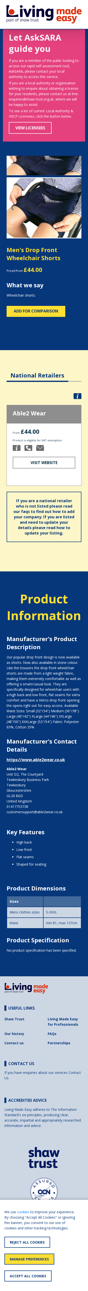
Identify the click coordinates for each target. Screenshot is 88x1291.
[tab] (37, 371)
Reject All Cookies (27, 1242)
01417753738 (17, 806)
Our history (14, 1033)
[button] (12, 208)
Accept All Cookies (28, 1276)
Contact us (14, 1043)
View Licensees (30, 128)
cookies (23, 1212)
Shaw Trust (14, 1019)
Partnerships (59, 1043)
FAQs (52, 1033)
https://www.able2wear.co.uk (36, 759)
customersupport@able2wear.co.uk (35, 812)
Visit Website (44, 462)
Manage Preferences (29, 1259)
